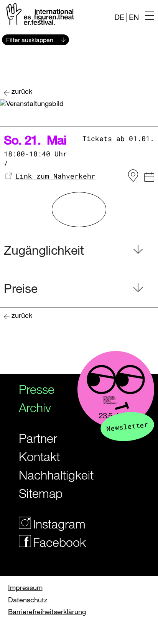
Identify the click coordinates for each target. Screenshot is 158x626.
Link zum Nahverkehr (55, 175)
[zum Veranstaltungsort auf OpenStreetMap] (133, 175)
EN (134, 17)
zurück (22, 91)
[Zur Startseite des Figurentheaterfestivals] (39, 13)
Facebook (56, 542)
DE (119, 17)
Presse (36, 389)
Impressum (25, 587)
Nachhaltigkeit (49, 474)
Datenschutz (28, 599)
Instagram (56, 523)
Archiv (35, 407)
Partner (38, 438)
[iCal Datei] (149, 178)
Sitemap (41, 493)
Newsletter (127, 426)
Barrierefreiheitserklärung (47, 611)
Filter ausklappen (29, 40)
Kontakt (39, 456)
